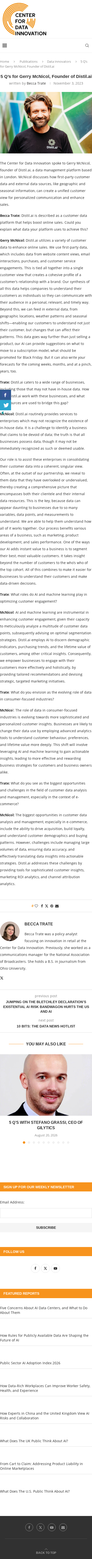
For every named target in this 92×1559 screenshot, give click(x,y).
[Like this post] (36, 906)
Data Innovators (59, 61)
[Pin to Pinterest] (51, 906)
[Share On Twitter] (5, 405)
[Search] (87, 45)
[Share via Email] (57, 906)
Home (4, 61)
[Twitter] (40, 1527)
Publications (29, 61)
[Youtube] (52, 1527)
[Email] (63, 1527)
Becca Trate (36, 83)
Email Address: (12, 1202)
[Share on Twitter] (46, 906)
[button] (4, 1099)
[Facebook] (29, 1527)
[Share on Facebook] (42, 906)
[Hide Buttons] (2, 412)
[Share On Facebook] (5, 395)
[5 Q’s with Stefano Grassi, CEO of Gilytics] (46, 1085)
